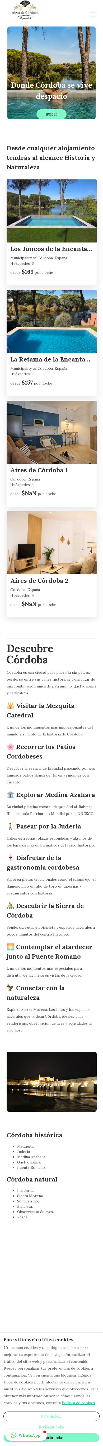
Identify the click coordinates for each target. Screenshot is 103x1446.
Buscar (51, 114)
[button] (26, 1435)
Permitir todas (51, 1437)
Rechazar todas (51, 1427)
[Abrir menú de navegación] (93, 14)
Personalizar (51, 1416)
